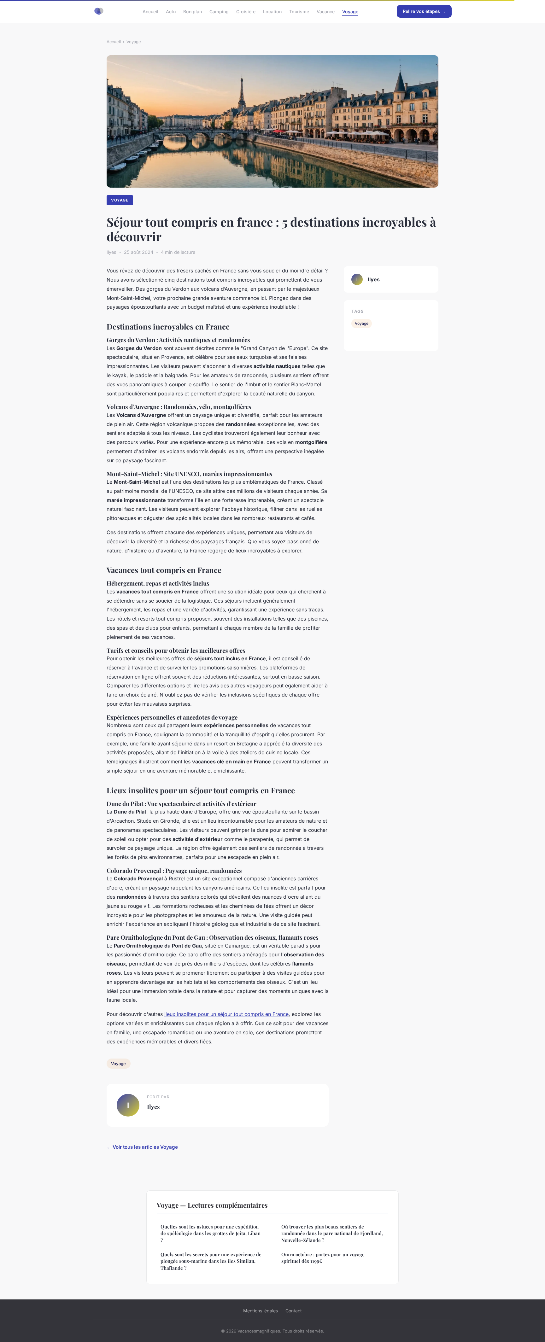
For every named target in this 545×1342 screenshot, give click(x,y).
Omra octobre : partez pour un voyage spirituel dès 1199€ (323, 1257)
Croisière (245, 11)
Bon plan (192, 11)
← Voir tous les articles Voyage (142, 1147)
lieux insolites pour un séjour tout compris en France (226, 1014)
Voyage (350, 11)
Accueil (150, 11)
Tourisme (299, 11)
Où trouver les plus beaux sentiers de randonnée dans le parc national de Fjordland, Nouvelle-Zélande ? (332, 1233)
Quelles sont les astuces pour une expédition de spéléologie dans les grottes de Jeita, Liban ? (211, 1233)
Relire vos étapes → (424, 11)
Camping (219, 11)
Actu (171, 11)
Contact (293, 1310)
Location (272, 11)
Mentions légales (260, 1310)
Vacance (326, 11)
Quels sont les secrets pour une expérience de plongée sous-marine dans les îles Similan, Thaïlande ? (211, 1261)
